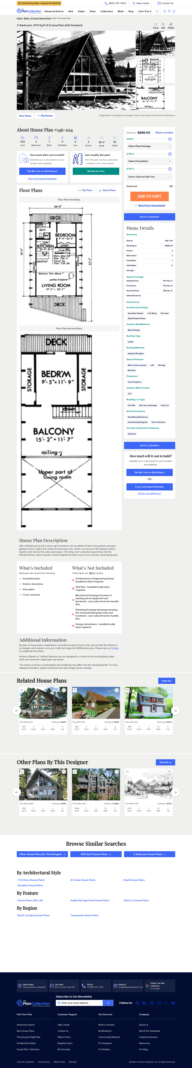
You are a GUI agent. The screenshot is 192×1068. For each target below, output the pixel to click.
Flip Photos (47, 115)
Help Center (64, 1024)
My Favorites (64, 1049)
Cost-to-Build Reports (109, 1037)
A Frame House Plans (41, 18)
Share (171, 27)
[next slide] (175, 710)
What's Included (106, 1024)
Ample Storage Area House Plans (89, 900)
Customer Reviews (148, 1037)
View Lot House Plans (136, 900)
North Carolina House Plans (33, 915)
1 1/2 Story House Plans (31, 879)
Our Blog (143, 1049)
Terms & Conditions (25, 1062)
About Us (143, 1024)
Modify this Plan (96, 171)
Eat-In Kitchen (158, 422)
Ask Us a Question (149, 216)
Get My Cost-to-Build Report (42, 171)
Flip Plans (87, 190)
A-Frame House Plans (83, 879)
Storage (161, 365)
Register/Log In (65, 1043)
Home (19, 18)
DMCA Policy (59, 1062)
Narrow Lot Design (148, 405)
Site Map (72, 1062)
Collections (106, 11)
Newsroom (144, 1043)
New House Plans (25, 1031)
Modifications (105, 1031)
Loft (152, 365)
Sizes (93, 11)
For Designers (105, 1043)
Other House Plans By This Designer (40, 854)
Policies (115, 648)
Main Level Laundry (137, 365)
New (70, 11)
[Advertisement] (96, 949)
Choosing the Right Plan (28, 1037)
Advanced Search (54, 11)
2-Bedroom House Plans (148, 854)
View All (163, 762)
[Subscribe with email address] (108, 1003)
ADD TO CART (149, 196)
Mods (121, 11)
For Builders (104, 1049)
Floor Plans (25, 116)
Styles (81, 11)
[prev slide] (16, 710)
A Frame (165, 313)
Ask (163, 27)
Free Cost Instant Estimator (149, 486)
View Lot (165, 405)
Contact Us (63, 1031)
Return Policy (64, 1037)
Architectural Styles (26, 1043)
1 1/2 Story (152, 313)
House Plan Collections (28, 1049)
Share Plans (109, 190)
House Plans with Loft (30, 900)
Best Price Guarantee (149, 1031)
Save (156, 27)
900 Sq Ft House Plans (94, 854)
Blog (131, 11)
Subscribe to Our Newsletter (74, 996)
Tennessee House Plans (84, 915)
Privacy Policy (44, 1062)
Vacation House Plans (30, 885)
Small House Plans (136, 318)
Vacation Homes (135, 313)
